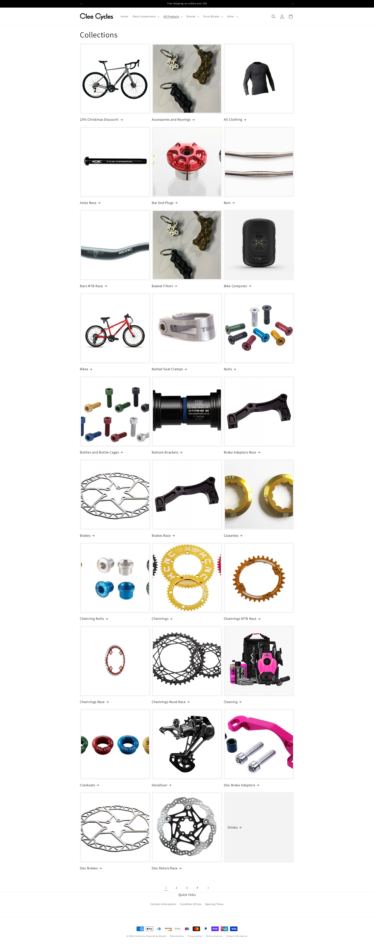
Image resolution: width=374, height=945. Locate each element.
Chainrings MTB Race (240, 618)
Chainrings (160, 618)
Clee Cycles (140, 936)
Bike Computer (235, 286)
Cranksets (87, 785)
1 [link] (166, 888)
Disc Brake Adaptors (239, 785)
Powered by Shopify (156, 936)
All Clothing (233, 119)
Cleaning (231, 702)
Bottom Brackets (165, 452)
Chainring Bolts (92, 618)
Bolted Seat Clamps (167, 369)
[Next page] (208, 888)
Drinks (233, 827)
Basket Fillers (162, 286)
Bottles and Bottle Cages (99, 452)
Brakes (85, 535)
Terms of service (214, 935)
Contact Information (163, 904)
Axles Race (88, 202)
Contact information (236, 935)
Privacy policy (195, 935)
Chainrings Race (92, 702)
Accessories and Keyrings (171, 119)
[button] (146, 16)
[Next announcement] (292, 3)
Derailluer (159, 785)
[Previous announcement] (81, 3)
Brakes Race (161, 535)
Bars (227, 202)
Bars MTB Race (91, 286)
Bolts (228, 369)
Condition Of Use (190, 904)
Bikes (84, 369)
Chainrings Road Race (169, 702)
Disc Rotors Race (165, 868)
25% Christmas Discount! (99, 119)
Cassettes (231, 535)
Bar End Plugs (163, 202)
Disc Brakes (89, 868)
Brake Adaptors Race (240, 452)
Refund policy (177, 935)
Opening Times (214, 904)
